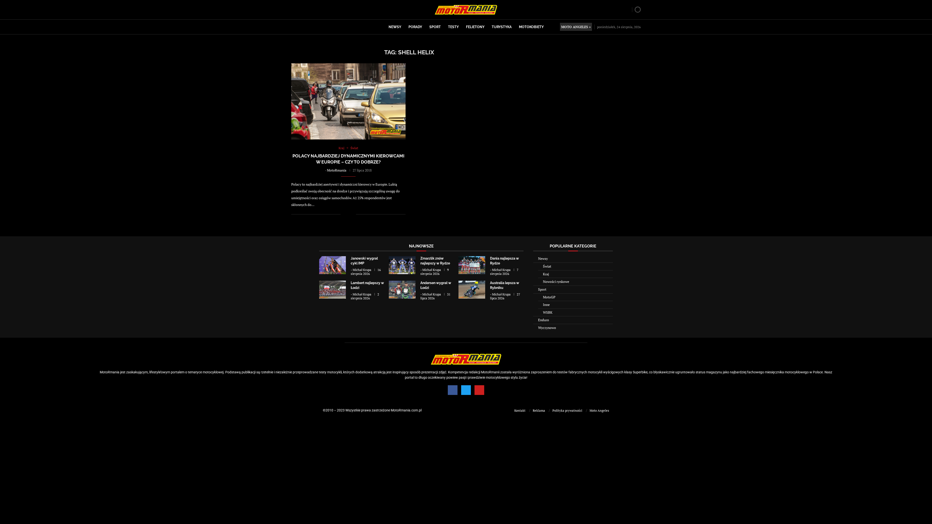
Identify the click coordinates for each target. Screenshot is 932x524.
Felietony (475, 27)
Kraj (546, 274)
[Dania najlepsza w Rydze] (471, 265)
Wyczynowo (547, 327)
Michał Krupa (362, 270)
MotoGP (549, 297)
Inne (546, 304)
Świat (547, 266)
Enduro (543, 320)
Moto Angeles (599, 410)
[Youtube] (479, 390)
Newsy (395, 27)
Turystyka (502, 27)
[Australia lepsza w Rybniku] (471, 289)
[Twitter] (466, 390)
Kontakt (519, 410)
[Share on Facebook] (347, 214)
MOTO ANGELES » (576, 27)
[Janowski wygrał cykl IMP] (332, 265)
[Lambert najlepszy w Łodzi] (332, 289)
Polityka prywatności (567, 410)
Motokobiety (531, 27)
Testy (453, 27)
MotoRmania (336, 170)
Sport (435, 27)
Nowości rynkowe (556, 281)
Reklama (539, 410)
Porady (415, 27)
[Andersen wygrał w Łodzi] (402, 289)
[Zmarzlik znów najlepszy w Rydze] (402, 265)
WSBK (547, 312)
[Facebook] (453, 390)
